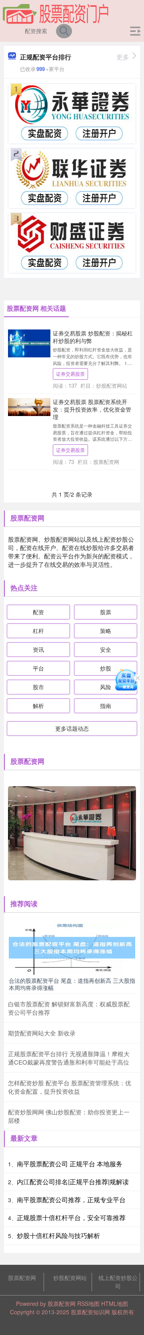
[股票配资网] (55, 13)
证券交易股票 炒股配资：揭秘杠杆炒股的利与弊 (93, 337)
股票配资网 (22, 1278)
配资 (38, 612)
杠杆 (38, 631)
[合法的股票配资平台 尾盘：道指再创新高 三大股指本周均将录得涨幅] (72, 947)
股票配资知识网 (90, 1312)
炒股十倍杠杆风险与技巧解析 (58, 1235)
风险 (105, 687)
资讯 (38, 649)
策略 (105, 631)
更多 (122, 56)
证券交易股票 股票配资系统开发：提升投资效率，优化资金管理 (92, 408)
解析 (38, 706)
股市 (38, 687)
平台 (38, 668)
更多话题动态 (72, 728)
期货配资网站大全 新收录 (42, 1033)
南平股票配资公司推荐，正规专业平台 (71, 1199)
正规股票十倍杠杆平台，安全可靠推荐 (71, 1217)
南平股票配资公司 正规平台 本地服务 (69, 1163)
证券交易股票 (70, 373)
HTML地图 (114, 1303)
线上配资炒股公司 (118, 1282)
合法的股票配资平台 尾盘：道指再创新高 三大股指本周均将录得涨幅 (72, 984)
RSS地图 (88, 1303)
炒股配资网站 (70, 1278)
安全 (105, 649)
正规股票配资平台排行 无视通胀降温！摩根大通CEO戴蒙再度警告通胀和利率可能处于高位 (69, 1057)
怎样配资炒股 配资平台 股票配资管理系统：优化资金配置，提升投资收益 (69, 1087)
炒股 (105, 668)
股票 (105, 612)
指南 (105, 706)
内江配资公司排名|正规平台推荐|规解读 (73, 1181)
